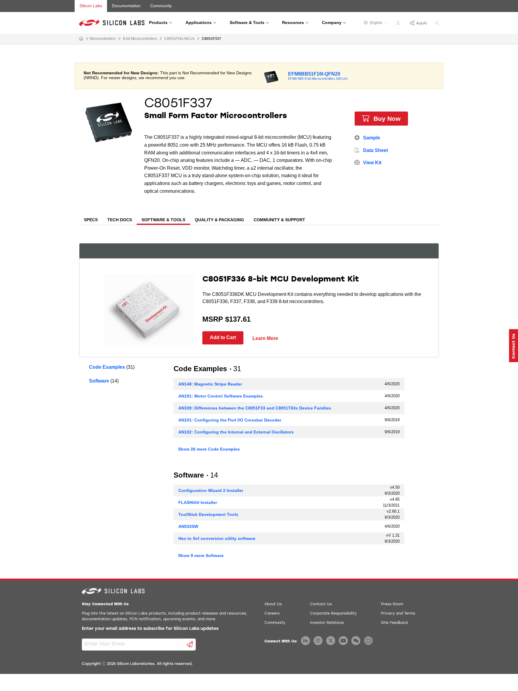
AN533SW (188, 526)
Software (99, 380)
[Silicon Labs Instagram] (318, 640)
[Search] (437, 23)
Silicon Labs (90, 5)
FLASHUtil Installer (197, 502)
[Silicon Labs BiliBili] (368, 640)
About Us (273, 604)
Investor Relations (327, 623)
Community (161, 5)
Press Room (392, 604)
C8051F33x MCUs (179, 39)
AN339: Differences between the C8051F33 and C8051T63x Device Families (254, 408)
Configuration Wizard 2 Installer (210, 490)
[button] (513, 345)
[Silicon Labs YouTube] (343, 640)
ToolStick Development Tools (208, 514)
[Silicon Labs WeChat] (355, 640)
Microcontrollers (103, 39)
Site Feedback (394, 623)
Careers (272, 613)
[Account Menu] (399, 23)
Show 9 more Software (201, 555)
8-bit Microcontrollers (140, 39)
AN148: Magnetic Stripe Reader (210, 384)
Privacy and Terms (398, 613)
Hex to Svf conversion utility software (216, 538)
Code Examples (107, 367)
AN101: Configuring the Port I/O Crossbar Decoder (229, 420)
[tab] (91, 220)
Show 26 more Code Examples (209, 449)
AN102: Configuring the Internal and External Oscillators (236, 432)
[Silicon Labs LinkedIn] (305, 640)
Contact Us (321, 604)
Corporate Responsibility (333, 613)
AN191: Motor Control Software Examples (220, 396)
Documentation (126, 5)
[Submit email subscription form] (190, 645)
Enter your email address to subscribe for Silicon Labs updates (150, 629)
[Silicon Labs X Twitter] (330, 640)
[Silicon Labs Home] (81, 39)
